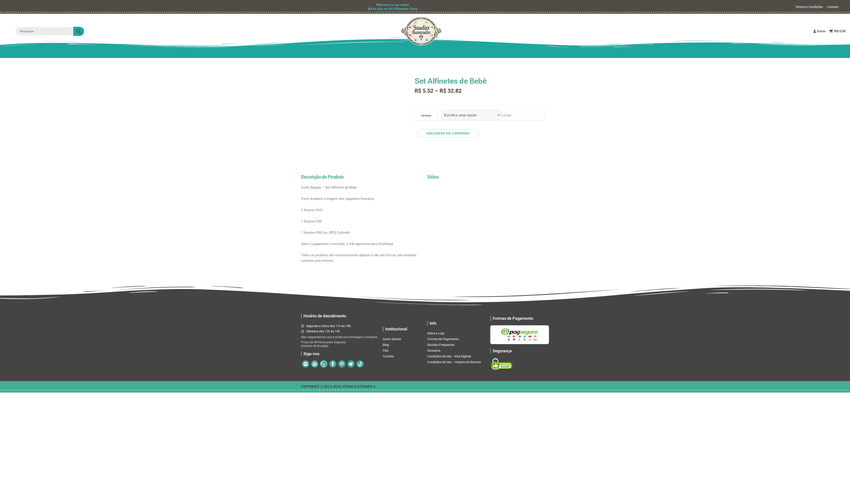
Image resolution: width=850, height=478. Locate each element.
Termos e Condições (809, 7)
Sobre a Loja (435, 333)
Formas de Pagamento (443, 339)
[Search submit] (78, 31)
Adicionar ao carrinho (448, 133)
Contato (832, 7)
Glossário (433, 350)
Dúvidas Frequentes (440, 345)
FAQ (385, 350)
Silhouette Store (405, 9)
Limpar (507, 115)
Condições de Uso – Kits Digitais (449, 356)
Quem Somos (392, 339)
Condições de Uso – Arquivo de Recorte (454, 362)
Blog (386, 345)
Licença (426, 115)
